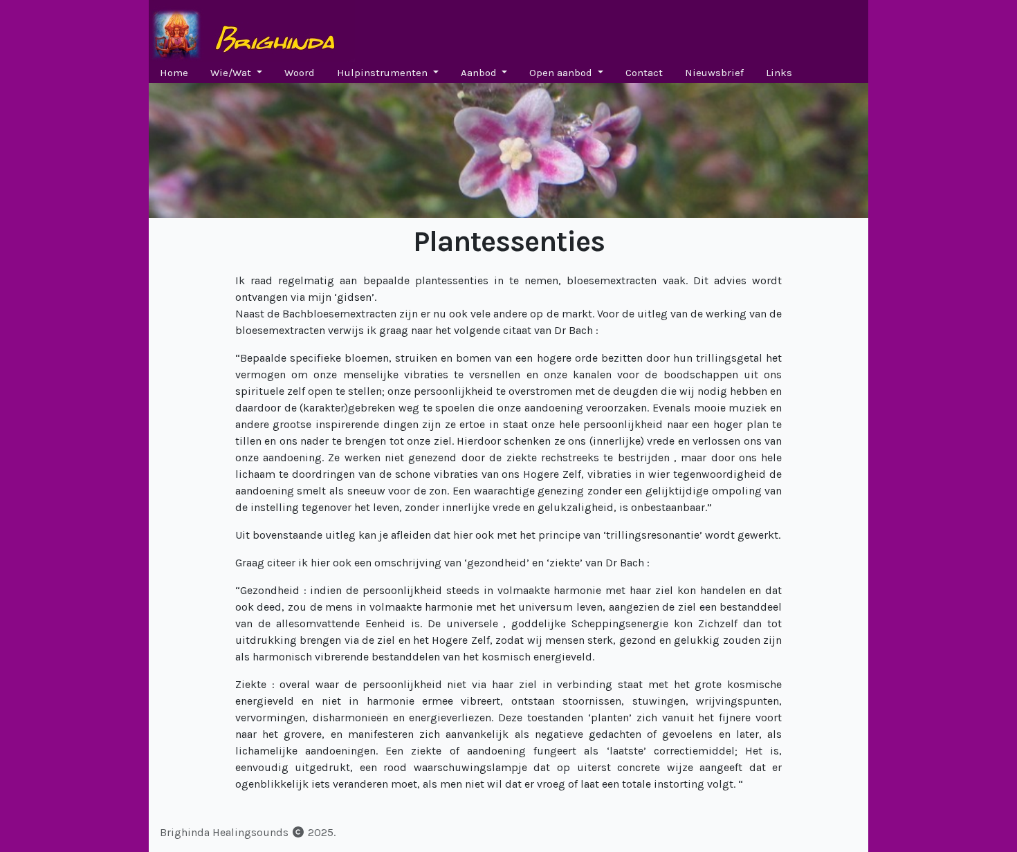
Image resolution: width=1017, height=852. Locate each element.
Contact (644, 72)
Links (779, 72)
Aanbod (480, 72)
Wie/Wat (232, 72)
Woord (299, 72)
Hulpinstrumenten (383, 72)
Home (174, 72)
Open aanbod (562, 72)
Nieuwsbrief (714, 72)
